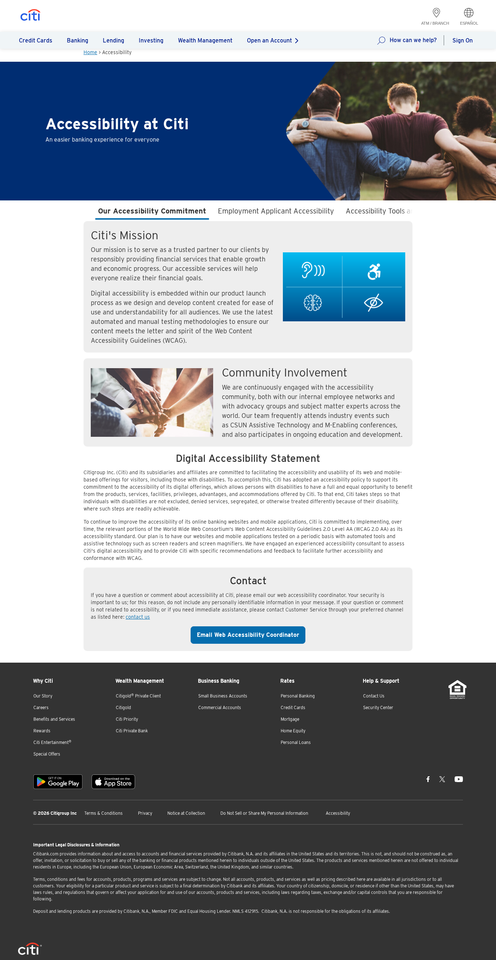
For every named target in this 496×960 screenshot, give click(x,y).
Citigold (123, 707)
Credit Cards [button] (35, 40)
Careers (41, 707)
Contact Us (374, 696)
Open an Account (269, 40)
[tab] (152, 212)
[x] (442, 778)
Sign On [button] (462, 40)
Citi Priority (127, 719)
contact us (138, 617)
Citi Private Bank (132, 730)
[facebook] (428, 778)
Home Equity (293, 730)
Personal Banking (298, 696)
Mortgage (290, 719)
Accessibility (338, 813)
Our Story (42, 696)
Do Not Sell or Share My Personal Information (264, 813)
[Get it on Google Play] (58, 781)
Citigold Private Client (138, 696)
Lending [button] (113, 40)
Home (90, 52)
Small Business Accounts (222, 696)
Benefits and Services (54, 719)
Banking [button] (77, 40)
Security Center (378, 707)
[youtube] (459, 778)
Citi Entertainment (52, 742)
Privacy (145, 813)
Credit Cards (293, 707)
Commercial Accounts (219, 707)
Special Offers (46, 754)
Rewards (41, 730)
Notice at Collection (186, 813)
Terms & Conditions (103, 813)
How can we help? (413, 40)
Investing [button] (151, 40)
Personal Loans (296, 742)
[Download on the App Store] (113, 781)
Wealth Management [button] (205, 40)
